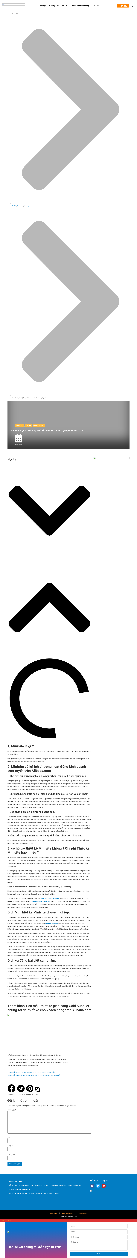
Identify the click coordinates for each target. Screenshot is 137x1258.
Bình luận (11, 1110)
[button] (131, 6)
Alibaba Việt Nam (67, 1213)
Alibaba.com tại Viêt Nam (40, 901)
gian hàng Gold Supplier (50, 899)
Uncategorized (28, 206)
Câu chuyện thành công (80, 6)
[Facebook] (92, 1186)
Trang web (11, 1154)
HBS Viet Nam (82, 1213)
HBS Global (53, 1213)
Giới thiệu (42, 6)
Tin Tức (95, 6)
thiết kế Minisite (51, 923)
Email (10, 1146)
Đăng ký (124, 6)
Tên (9, 1137)
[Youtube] (104, 1186)
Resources (20, 206)
